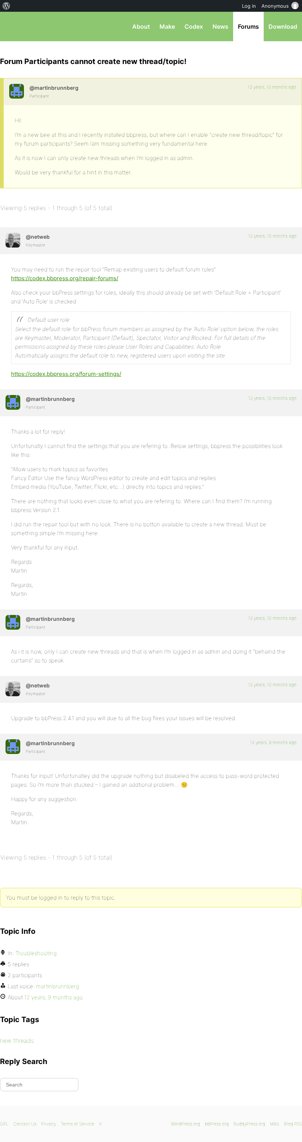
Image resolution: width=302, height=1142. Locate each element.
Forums (248, 26)
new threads (17, 1040)
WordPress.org (185, 1124)
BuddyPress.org (249, 1124)
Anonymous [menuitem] (275, 6)
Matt (274, 1124)
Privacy (48, 1124)
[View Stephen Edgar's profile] (13, 240)
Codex (194, 26)
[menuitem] (6, 6)
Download (282, 26)
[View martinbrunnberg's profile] (16, 91)
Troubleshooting (36, 953)
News (220, 26)
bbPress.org (12, 26)
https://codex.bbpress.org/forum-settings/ (66, 373)
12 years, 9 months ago (273, 742)
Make (167, 26)
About (141, 26)
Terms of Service (77, 1124)
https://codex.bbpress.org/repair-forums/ (64, 278)
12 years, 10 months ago (272, 87)
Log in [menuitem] (249, 6)
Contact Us (24, 1124)
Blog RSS (293, 1124)
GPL (4, 1124)
